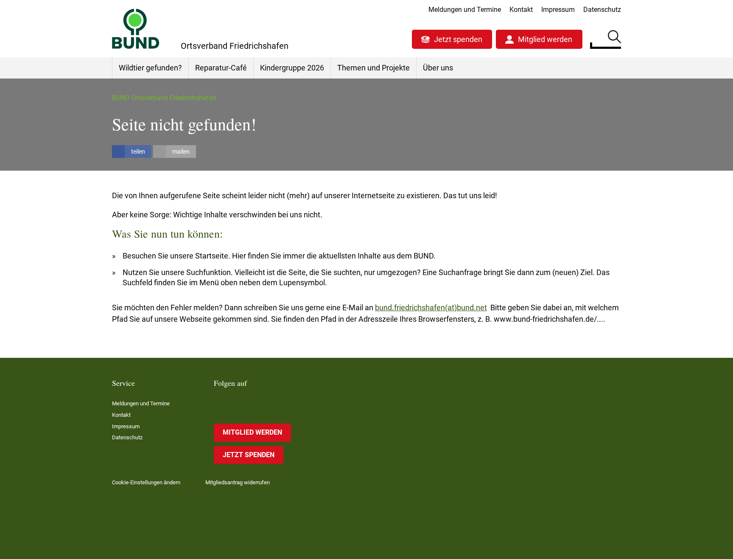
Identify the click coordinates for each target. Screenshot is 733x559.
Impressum (558, 10)
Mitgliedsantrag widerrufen (237, 482)
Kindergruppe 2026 (292, 67)
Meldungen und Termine (464, 10)
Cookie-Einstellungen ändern (146, 482)
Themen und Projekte (373, 67)
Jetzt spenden (458, 39)
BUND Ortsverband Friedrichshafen (164, 98)
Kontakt (521, 10)
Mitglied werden (545, 39)
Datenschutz (602, 10)
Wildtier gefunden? (150, 67)
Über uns (438, 67)
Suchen (614, 38)
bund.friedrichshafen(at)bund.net (431, 307)
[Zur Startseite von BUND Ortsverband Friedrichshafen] (135, 28)
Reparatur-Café (221, 67)
